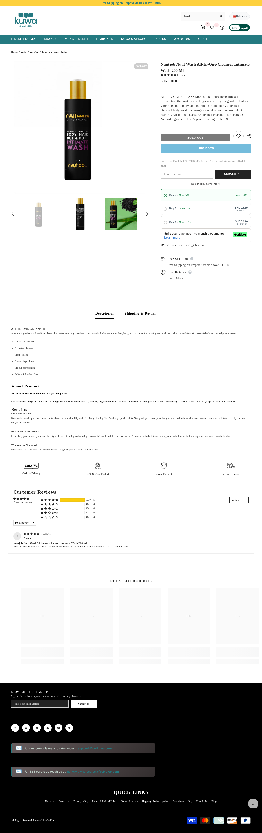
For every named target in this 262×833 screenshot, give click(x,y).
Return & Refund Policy (104, 801)
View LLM (201, 801)
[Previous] (12, 214)
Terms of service (129, 801)
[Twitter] (69, 728)
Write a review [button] (239, 500)
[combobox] (200, 16)
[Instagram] (26, 728)
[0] (213, 27)
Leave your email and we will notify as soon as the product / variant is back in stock (203, 163)
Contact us (64, 801)
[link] (42, 652)
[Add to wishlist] (238, 136)
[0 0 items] (202, 28)
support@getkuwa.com (95, 748)
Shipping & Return (140, 313)
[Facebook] (15, 728)
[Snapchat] (48, 728)
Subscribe (232, 174)
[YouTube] (58, 728)
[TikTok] (37, 728)
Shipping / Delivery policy (155, 801)
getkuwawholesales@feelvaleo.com (93, 771)
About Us (50, 801)
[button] (169, 75)
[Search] (203, 16)
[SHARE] (247, 136)
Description (104, 313)
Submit (84, 703)
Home (14, 52)
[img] (32, 533)
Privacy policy (80, 801)
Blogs (214, 801)
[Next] (147, 214)
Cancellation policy (182, 801)
